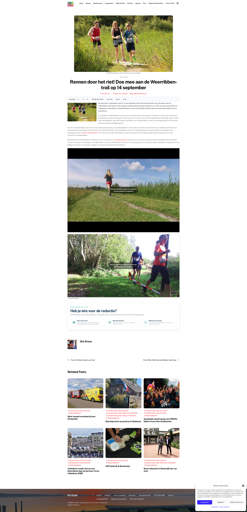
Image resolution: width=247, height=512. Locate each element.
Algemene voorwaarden (118, 499)
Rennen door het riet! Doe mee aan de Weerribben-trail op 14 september (123, 84)
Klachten (107, 495)
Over (144, 3)
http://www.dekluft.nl (90, 133)
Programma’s (109, 3)
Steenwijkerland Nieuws (138, 94)
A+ (88, 99)
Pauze (118, 99)
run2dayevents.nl (121, 140)
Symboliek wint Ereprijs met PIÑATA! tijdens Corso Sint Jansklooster (160, 420)
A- (78, 99)
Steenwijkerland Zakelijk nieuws (121, 416)
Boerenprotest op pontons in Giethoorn (123, 421)
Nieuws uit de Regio (120, 94)
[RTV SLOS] (70, 5)
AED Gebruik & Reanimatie (118, 466)
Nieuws (88, 3)
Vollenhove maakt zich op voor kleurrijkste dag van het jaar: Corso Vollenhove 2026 (83, 471)
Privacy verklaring (224, 506)
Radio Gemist (120, 3)
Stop (124, 99)
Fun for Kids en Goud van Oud (83, 360)
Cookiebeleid (214, 506)
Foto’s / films (170, 3)
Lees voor (110, 99)
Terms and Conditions (137, 499)
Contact (170, 495)
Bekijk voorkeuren (236, 502)
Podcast (130, 3)
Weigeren (220, 502)
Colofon (98, 495)
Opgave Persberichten (156, 3)
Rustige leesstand (97, 99)
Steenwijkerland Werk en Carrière (121, 413)
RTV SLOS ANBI (159, 495)
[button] (243, 486)
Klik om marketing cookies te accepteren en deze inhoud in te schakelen (123, 190)
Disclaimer (132, 495)
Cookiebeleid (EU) (102, 499)
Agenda (137, 3)
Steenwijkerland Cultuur (155, 411)
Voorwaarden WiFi (145, 495)
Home (81, 3)
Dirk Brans (105, 93)
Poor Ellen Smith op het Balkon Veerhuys (159, 360)
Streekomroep (97, 3)
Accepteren (205, 502)
